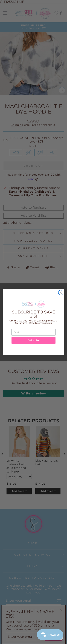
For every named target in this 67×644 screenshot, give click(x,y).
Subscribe (33, 340)
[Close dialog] (60, 292)
